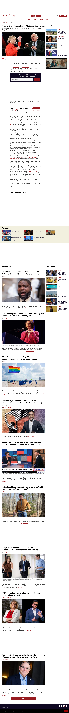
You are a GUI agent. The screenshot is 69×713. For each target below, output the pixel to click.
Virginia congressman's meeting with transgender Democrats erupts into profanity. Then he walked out (61, 234)
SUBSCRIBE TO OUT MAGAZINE (5, 16)
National (59, 43)
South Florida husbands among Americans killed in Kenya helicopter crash (62, 34)
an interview (16, 67)
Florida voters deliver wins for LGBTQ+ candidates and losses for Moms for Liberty (62, 55)
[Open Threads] (16, 16)
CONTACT (3, 705)
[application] (56, 63)
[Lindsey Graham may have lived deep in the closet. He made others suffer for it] (51, 308)
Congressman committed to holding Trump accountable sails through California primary (20, 548)
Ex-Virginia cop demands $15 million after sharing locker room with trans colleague (62, 296)
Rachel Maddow (25, 67)
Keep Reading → (29, 308)
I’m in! (37, 79)
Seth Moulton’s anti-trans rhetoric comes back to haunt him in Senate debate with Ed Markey (39, 239)
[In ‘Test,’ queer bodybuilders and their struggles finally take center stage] (51, 38)
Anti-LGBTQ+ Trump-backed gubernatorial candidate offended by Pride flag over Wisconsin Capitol (23, 656)
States (59, 292)
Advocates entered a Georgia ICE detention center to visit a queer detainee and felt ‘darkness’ (62, 48)
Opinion (46, 19)
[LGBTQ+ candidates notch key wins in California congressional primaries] (23, 611)
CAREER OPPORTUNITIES (13, 705)
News (29, 19)
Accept (66, 711)
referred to (12, 135)
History (41, 19)
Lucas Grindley (7, 57)
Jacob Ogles (4, 276)
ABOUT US (7, 705)
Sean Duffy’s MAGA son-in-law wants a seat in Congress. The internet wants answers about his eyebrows (39, 234)
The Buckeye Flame (25, 433)
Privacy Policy (20, 711)
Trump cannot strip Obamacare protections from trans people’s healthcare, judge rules (62, 289)
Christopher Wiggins (5, 318)
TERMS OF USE (39, 705)
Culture (59, 299)
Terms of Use (27, 711)
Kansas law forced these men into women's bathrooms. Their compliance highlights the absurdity (62, 282)
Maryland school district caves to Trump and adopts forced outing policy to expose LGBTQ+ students (62, 275)
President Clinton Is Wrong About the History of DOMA (24, 172)
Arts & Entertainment (62, 36)
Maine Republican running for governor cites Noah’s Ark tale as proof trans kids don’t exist (22, 488)
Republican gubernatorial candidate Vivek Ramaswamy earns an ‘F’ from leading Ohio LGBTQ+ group (22, 402)
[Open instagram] (18, 16)
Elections (10, 22)
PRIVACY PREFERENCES (33, 705)
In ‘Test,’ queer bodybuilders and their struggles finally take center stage (62, 40)
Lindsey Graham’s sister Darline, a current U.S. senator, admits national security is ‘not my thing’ (16, 239)
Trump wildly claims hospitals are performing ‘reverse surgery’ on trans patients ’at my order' (16, 233)
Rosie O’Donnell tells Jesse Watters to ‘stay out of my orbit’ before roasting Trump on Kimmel (62, 304)
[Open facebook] (12, 16)
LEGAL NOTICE (44, 705)
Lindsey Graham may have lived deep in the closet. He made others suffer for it (62, 310)
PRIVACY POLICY (26, 705)
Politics (22, 19)
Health (35, 19)
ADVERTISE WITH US (20, 705)
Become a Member (36, 108)
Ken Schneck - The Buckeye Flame (7, 407)
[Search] (57, 15)
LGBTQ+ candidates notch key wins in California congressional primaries (21, 594)
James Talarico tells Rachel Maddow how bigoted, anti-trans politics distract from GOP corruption (22, 443)
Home (3, 22)
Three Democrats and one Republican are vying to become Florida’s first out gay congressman (22, 358)
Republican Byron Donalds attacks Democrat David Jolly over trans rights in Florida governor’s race (22, 273)
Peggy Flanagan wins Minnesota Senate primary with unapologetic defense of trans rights (23, 314)
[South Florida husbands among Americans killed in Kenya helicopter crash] (51, 31)
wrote (19, 116)
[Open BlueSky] (14, 16)
